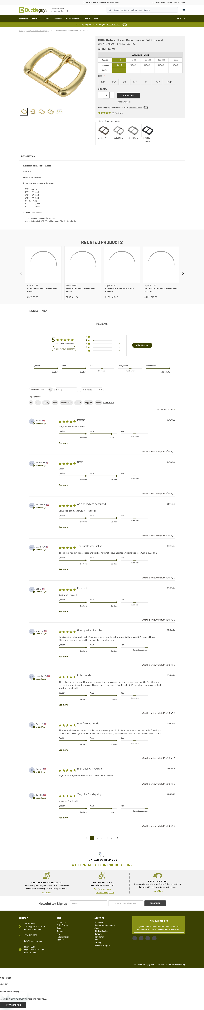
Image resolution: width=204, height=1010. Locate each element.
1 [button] (92, 837)
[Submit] (110, 10)
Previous (21, 273)
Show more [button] (108, 403)
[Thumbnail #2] (42, 112)
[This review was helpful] (167, 451)
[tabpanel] (43, 273)
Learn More (158, 891)
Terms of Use (165, 964)
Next (182, 273)
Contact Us (61, 922)
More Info (46, 892)
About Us (181, 18)
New (96, 18)
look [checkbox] (38, 402)
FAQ (58, 934)
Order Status (62, 925)
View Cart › (4, 984)
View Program (114, 2)
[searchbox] (38, 390)
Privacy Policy (179, 964)
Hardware (23, 18)
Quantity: (103, 89)
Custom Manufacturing (105, 925)
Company (99, 922)
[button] (102, 156)
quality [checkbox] (46, 402)
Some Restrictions (113, 25)
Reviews (98, 934)
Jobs (97, 928)
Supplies (58, 18)
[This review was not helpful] (172, 451)
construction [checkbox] (66, 402)
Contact (169, 2)
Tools (46, 18)
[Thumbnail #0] (24, 112)
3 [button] (102, 837)
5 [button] (112, 837)
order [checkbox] (98, 402)
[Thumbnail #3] (50, 112)
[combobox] (142, 10)
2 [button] (97, 837)
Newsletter (99, 937)
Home (32, 10)
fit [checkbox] (31, 402)
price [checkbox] (55, 402)
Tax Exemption (63, 937)
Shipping (60, 928)
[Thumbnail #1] (32, 112)
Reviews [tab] (33, 310)
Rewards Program (102, 945)
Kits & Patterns (73, 18)
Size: (100, 76)
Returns (60, 931)
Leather (36, 18)
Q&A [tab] (44, 310)
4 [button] (107, 837)
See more (63, 443)
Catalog (98, 943)
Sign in (176, 2)
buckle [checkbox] (78, 402)
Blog (96, 940)
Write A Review (142, 345)
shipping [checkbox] (88, 402)
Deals (87, 18)
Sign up (182, 2)
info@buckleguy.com (105, 892)
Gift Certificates (101, 931)
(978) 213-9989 (158, 2)
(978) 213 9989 (104, 889)
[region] (55, 112)
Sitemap (60, 940)
